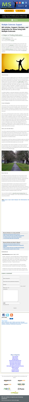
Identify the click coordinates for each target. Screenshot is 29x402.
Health (12, 199)
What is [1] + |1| (6, 287)
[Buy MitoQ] (20, 10)
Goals (9, 199)
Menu (16, 20)
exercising (24, 50)
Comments (5, 289)
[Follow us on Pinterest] (17, 2)
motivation (11, 45)
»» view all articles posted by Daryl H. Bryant (11, 248)
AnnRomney (18, 324)
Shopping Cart (21, 5)
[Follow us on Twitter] (23, 2)
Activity (13, 322)
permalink (12, 40)
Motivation (16, 199)
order (19, 193)
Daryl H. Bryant (5, 37)
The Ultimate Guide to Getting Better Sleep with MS (12, 236)
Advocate (22, 322)
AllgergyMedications (14, 323)
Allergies (7, 323)
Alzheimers (8, 324)
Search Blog (4, 317)
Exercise (6, 199)
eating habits (21, 81)
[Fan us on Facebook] (26, 2)
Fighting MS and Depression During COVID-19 (11, 234)
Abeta (3, 322)
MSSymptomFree (24, 199)
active (11, 322)
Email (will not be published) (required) (11, 281)
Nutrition (3, 200)
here (18, 400)
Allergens (4, 323)
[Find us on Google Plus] (20, 2)
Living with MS (7, 39)
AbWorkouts (6, 322)
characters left (6, 304)
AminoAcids (13, 324)
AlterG (19, 323)
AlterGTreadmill (24, 323)
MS (19, 199)
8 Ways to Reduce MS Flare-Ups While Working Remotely (13, 235)
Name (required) (6, 278)
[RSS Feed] (11, 314)
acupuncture (17, 322)
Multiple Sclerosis (9, 49)
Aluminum (4, 324)
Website (4, 284)
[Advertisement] (14, 216)
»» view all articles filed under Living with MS (11, 238)
